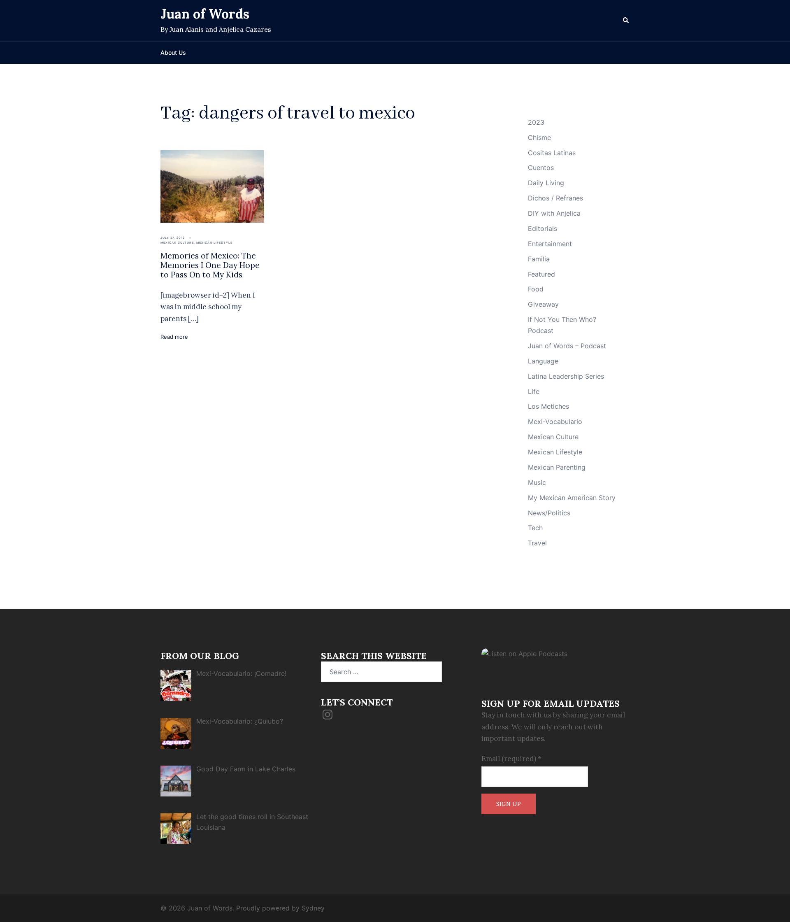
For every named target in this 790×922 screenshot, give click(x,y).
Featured (541, 274)
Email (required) (511, 758)
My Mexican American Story (572, 498)
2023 (536, 122)
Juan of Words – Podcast (567, 346)
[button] (626, 20)
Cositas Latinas (552, 153)
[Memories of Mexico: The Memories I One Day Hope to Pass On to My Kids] (212, 186)
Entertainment (550, 244)
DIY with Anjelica (554, 213)
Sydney (313, 908)
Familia (539, 259)
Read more (174, 336)
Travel (537, 543)
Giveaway (543, 304)
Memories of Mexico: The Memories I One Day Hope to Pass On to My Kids (210, 265)
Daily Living (546, 183)
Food (536, 289)
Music (537, 482)
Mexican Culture (177, 242)
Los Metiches (548, 406)
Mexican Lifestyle (214, 242)
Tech (535, 528)
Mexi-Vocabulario (555, 421)
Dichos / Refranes (555, 198)
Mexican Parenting (557, 467)
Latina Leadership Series (566, 376)
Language (543, 361)
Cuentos (541, 167)
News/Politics (549, 513)
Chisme (539, 137)
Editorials (542, 228)
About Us (173, 52)
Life (533, 391)
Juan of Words (204, 13)
